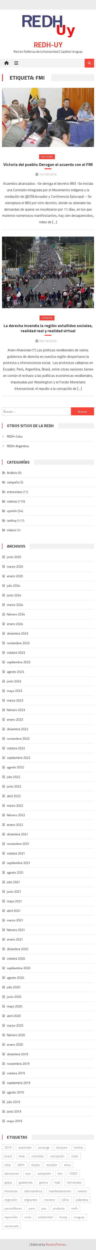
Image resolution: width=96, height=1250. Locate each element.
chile (22, 1156)
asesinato (24, 1147)
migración (10, 1199)
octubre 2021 (16, 853)
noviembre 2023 (18, 643)
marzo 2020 (15, 1025)
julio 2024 (13, 585)
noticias (47, 157)
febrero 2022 (16, 815)
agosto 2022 (15, 767)
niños (65, 1199)
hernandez (74, 1182)
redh (74, 1208)
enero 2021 (15, 939)
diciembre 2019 (17, 1054)
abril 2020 (14, 1015)
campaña (13, 482)
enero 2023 (15, 719)
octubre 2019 (16, 1073)
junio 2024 (14, 595)
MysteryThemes (56, 1244)
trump (63, 1217)
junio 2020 (14, 996)
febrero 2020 (16, 1035)
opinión (47, 318)
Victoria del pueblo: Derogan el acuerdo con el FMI (48, 164)
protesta (59, 1208)
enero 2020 (15, 1044)
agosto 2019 (15, 1092)
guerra (43, 1182)
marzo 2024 (15, 604)
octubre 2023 (16, 652)
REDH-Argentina (18, 446)
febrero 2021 (16, 929)
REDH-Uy (48, 44)
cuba (7, 1164)
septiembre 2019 (18, 1082)
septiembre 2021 (18, 862)
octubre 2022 (16, 748)
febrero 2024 (16, 614)
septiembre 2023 (18, 662)
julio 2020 (13, 987)
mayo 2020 (14, 1006)
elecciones (11, 1173)
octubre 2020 (16, 958)
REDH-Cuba (14, 436)
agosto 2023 (15, 671)
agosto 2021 (15, 872)
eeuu (67, 1164)
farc (60, 1173)
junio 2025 (14, 557)
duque (35, 1164)
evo (28, 1173)
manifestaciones (60, 1191)
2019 (8, 1147)
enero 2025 (15, 576)
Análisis (12, 472)
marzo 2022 (15, 805)
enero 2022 (15, 824)
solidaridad (45, 1217)
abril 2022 (14, 796)
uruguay (79, 1217)
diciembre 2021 (17, 834)
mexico (82, 1191)
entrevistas (14, 491)
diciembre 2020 (17, 949)
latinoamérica (33, 1191)
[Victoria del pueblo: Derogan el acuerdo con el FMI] (48, 117)
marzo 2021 (15, 920)
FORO (73, 1173)
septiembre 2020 (18, 968)
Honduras (11, 1191)
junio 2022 (14, 786)
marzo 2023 (15, 700)
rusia (28, 1217)
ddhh (21, 1164)
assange (44, 1147)
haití (57, 1182)
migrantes (31, 1199)
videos (11, 530)
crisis (74, 1156)
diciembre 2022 (17, 729)
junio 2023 (14, 681)
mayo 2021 (14, 901)
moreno (49, 1199)
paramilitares (13, 1208)
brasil (8, 1156)
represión (11, 1217)
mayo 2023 (14, 690)
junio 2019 (14, 1111)
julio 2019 (13, 1101)
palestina (82, 1199)
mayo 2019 (14, 1121)
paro (32, 1208)
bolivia (78, 1147)
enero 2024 (15, 623)
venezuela (11, 1226)
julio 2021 (13, 882)
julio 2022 (13, 776)
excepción (44, 1173)
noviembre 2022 (18, 738)
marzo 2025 (15, 566)
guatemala (25, 1182)
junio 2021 (14, 891)
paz (44, 1208)
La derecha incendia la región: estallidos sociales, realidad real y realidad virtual (48, 328)
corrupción (57, 1156)
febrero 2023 (16, 709)
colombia (37, 1156)
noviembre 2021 (18, 843)
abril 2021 (14, 910)
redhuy (12, 520)
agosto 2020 (15, 977)
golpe (8, 1182)
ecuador (51, 1164)
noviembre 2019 (18, 1063)
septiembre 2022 (18, 757)
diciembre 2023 (17, 633)
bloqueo (61, 1147)
